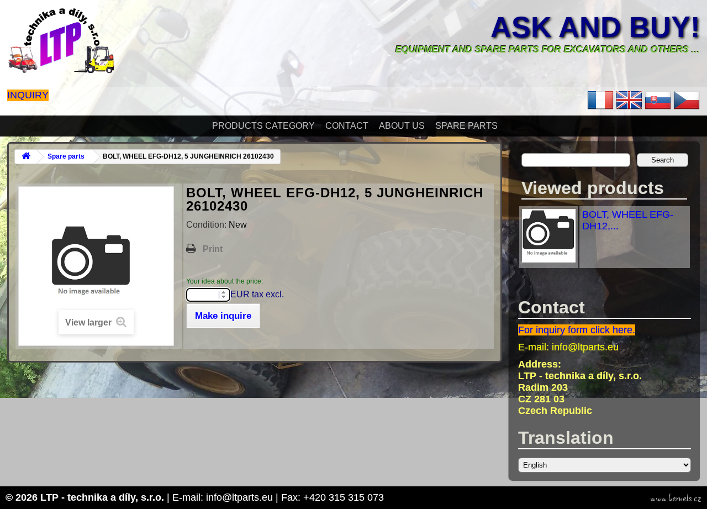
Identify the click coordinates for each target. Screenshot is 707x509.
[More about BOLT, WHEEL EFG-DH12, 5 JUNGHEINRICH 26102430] (549, 259)
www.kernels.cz (675, 498)
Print (213, 249)
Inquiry (28, 95)
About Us (402, 125)
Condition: (207, 224)
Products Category (263, 125)
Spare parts (466, 125)
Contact (346, 125)
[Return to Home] (25, 157)
